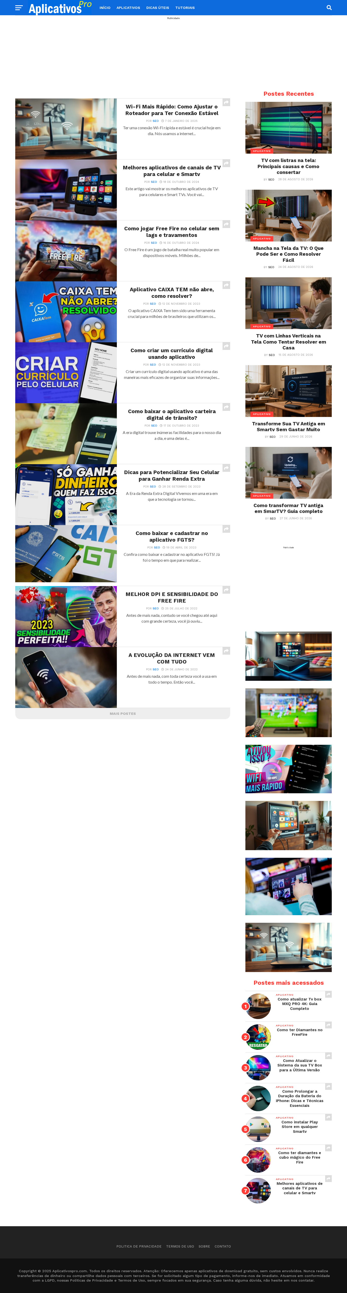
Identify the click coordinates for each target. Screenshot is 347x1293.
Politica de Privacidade (139, 1246)
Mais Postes (123, 714)
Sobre (204, 1246)
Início (105, 8)
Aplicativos (128, 8)
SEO (156, 121)
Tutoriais (185, 8)
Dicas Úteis (157, 8)
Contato (223, 1246)
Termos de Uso (180, 1246)
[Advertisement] (173, 55)
